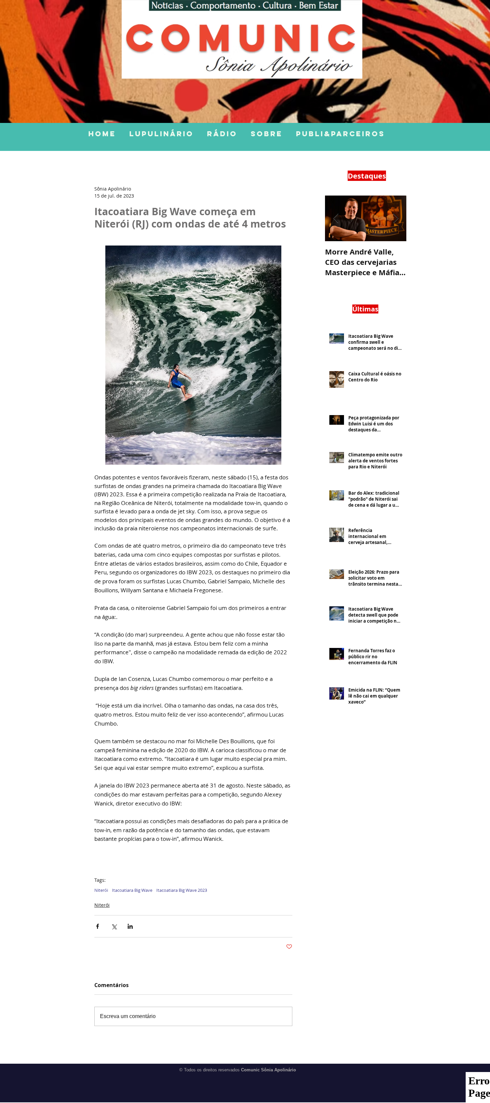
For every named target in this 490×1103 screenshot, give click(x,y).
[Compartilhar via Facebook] (97, 926)
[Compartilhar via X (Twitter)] (114, 926)
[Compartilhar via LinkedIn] (130, 926)
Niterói (101, 890)
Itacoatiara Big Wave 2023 (181, 890)
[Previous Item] (336, 218)
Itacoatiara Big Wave (132, 890)
